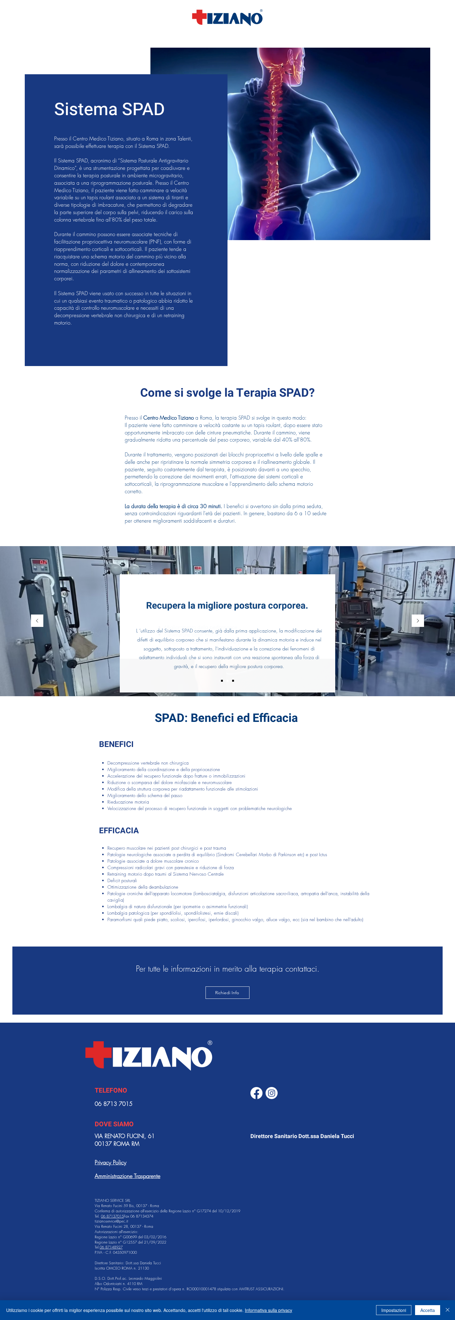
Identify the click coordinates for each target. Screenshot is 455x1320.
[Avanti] (418, 621)
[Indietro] (37, 621)
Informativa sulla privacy (268, 1310)
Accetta (427, 1310)
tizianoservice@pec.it (111, 1221)
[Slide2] (222, 681)
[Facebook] (256, 1093)
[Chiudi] (447, 1310)
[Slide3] (233, 681)
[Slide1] (227, 681)
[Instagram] (272, 1093)
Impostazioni (393, 1310)
